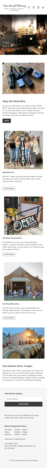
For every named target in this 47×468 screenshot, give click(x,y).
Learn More (9, 188)
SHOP (6, 121)
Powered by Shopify (31, 460)
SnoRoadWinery (20, 460)
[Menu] (43, 7)
